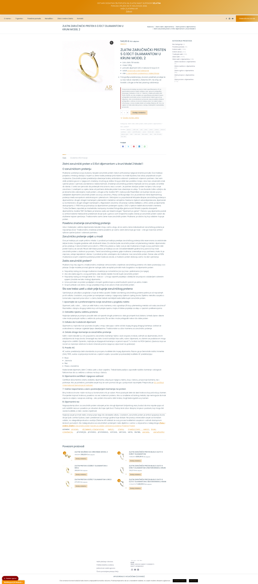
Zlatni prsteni (139, 123)
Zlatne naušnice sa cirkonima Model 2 (91, 452)
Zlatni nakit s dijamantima (181, 59)
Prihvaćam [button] (193, 580)
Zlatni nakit (131, 123)
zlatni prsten (145, 134)
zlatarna (158, 131)
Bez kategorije (177, 44)
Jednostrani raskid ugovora (106, 568)
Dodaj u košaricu (139, 112)
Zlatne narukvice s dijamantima (185, 62)
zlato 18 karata (158, 134)
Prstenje (125, 426)
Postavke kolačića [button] (179, 580)
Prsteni (132, 426)
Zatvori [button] (129, 11)
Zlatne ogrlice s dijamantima (184, 70)
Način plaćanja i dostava (105, 561)
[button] (111, 43)
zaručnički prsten (136, 131)
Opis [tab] (64, 158)
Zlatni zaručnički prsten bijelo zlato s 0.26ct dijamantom (146, 453)
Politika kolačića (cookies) (105, 565)
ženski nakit (151, 131)
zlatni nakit (137, 134)
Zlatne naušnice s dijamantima (184, 66)
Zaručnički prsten (82, 426)
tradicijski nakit (138, 429)
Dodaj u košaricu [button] (81, 459)
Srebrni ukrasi (177, 52)
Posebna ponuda (178, 47)
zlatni (131, 134)
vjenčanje (123, 131)
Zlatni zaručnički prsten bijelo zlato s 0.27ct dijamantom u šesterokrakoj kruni (147, 481)
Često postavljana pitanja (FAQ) (107, 571)
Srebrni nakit (176, 49)
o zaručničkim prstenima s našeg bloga (142, 73)
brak (153, 429)
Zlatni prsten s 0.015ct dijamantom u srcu (93, 480)
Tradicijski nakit (177, 54)
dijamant (129, 129)
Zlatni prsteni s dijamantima (152, 123)
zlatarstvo (98, 429)
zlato (151, 134)
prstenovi (163, 129)
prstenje (157, 129)
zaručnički (158, 432)
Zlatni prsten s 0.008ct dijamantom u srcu (91, 467)
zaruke (144, 131)
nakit (141, 129)
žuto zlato (123, 136)
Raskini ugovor (11, 578)
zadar (129, 131)
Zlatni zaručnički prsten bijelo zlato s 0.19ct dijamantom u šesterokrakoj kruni (147, 467)
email (132, 562)
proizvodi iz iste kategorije (138, 70)
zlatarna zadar (124, 134)
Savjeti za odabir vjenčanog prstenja (105, 426)
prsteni (151, 129)
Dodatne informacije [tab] (78, 158)
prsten (146, 129)
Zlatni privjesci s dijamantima (184, 75)
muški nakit (135, 129)
